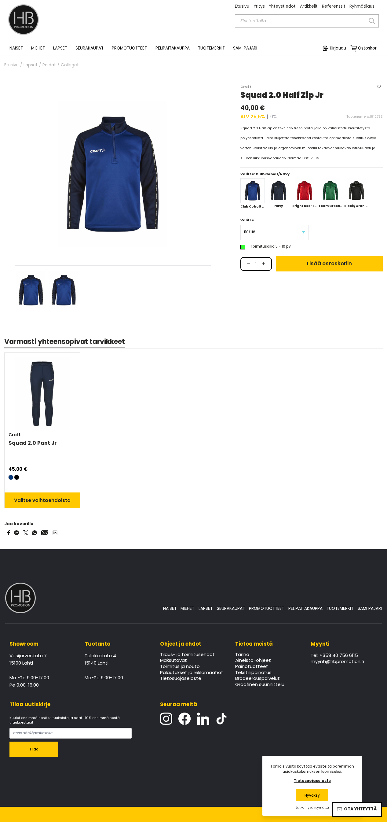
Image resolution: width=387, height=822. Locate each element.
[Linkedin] (203, 719)
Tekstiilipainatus (253, 673)
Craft (245, 86)
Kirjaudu (338, 48)
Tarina (242, 655)
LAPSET (206, 608)
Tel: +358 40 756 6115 (334, 655)
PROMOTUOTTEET (266, 608)
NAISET (170, 608)
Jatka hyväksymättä (312, 807)
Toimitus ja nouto (180, 666)
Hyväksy (312, 795)
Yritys (259, 6)
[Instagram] (166, 719)
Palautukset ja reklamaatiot (191, 673)
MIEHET (187, 608)
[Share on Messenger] (16, 532)
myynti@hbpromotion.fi (337, 662)
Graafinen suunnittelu (259, 684)
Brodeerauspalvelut (257, 678)
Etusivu (242, 6)
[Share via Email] (45, 532)
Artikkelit (309, 6)
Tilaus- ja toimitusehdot (187, 655)
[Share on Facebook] (8, 532)
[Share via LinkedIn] (55, 532)
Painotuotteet (251, 666)
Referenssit (333, 6)
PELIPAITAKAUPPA (305, 608)
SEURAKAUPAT (89, 48)
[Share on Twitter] (25, 532)
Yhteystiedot (282, 6)
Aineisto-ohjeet (253, 660)
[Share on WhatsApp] (34, 532)
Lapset (31, 65)
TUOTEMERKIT (340, 608)
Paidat (49, 65)
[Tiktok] (221, 719)
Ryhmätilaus (361, 6)
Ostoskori (368, 48)
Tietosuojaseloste (180, 678)
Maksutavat (173, 660)
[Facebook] (184, 719)
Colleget (70, 65)
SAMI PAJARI (245, 48)
